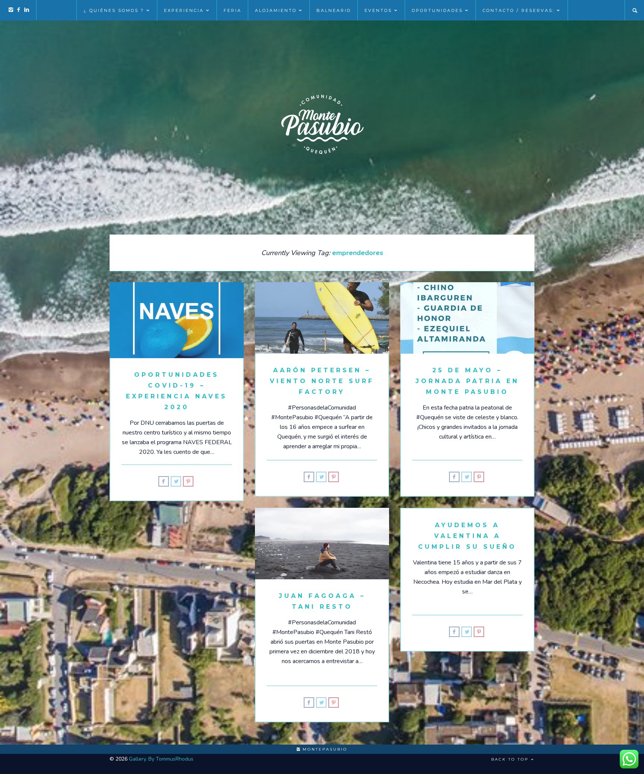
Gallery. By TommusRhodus (161, 758)
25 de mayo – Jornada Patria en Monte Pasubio (467, 381)
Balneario (333, 10)
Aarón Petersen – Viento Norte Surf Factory (322, 381)
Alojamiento (276, 10)
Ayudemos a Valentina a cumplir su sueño (467, 536)
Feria (233, 10)
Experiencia (184, 10)
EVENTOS (378, 10)
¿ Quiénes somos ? (113, 10)
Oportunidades (437, 10)
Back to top (511, 759)
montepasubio (323, 749)
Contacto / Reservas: (519, 10)
